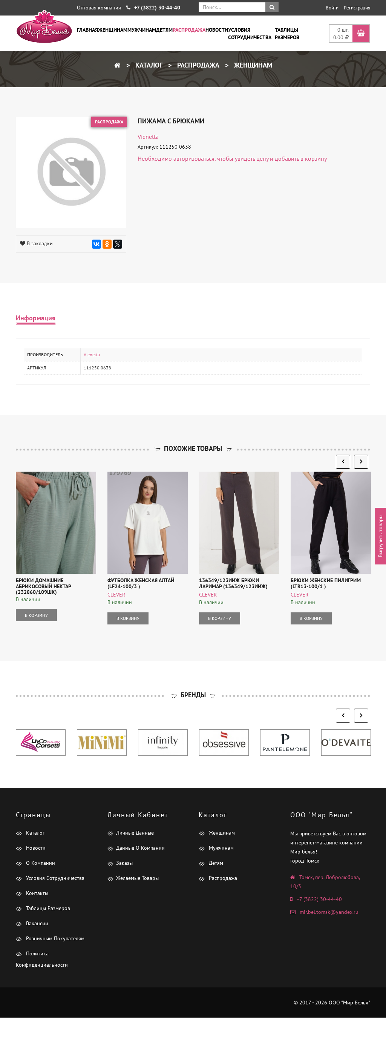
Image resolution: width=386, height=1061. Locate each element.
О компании (40, 863)
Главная (87, 29)
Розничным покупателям (54, 938)
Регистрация (357, 8)
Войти (332, 8)
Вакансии (36, 923)
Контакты (36, 893)
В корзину (36, 615)
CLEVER (116, 594)
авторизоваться (193, 158)
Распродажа (189, 29)
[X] (117, 244)
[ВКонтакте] (96, 244)
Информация (35, 318)
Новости (216, 29)
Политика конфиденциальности (42, 959)
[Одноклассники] (107, 244)
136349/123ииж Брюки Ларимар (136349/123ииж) (233, 583)
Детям (164, 29)
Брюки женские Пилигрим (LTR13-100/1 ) (326, 583)
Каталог (147, 65)
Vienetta (148, 136)
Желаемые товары (137, 878)
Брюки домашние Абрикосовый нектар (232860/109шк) (43, 586)
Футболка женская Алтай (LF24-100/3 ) (140, 583)
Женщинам (112, 29)
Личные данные (135, 832)
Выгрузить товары (380, 536)
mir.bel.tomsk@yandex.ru (329, 912)
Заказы (124, 863)
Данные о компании (140, 847)
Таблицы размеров (287, 33)
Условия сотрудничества (249, 33)
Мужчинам (141, 29)
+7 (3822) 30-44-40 (319, 899)
